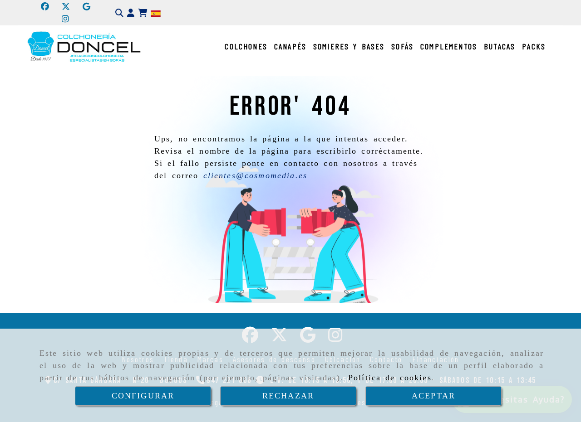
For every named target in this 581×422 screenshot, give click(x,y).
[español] (156, 13)
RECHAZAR (288, 395)
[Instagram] (65, 19)
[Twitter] (65, 6)
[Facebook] (45, 6)
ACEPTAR (433, 395)
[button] (130, 13)
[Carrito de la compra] (142, 13)
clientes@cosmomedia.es (255, 175)
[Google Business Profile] (86, 6)
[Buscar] (119, 13)
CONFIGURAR (143, 395)
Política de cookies (390, 377)
